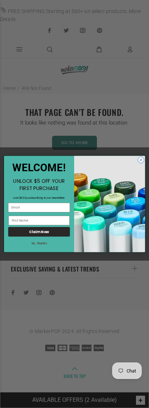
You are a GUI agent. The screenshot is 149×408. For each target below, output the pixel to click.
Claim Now (39, 231)
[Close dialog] (141, 160)
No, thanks (39, 243)
